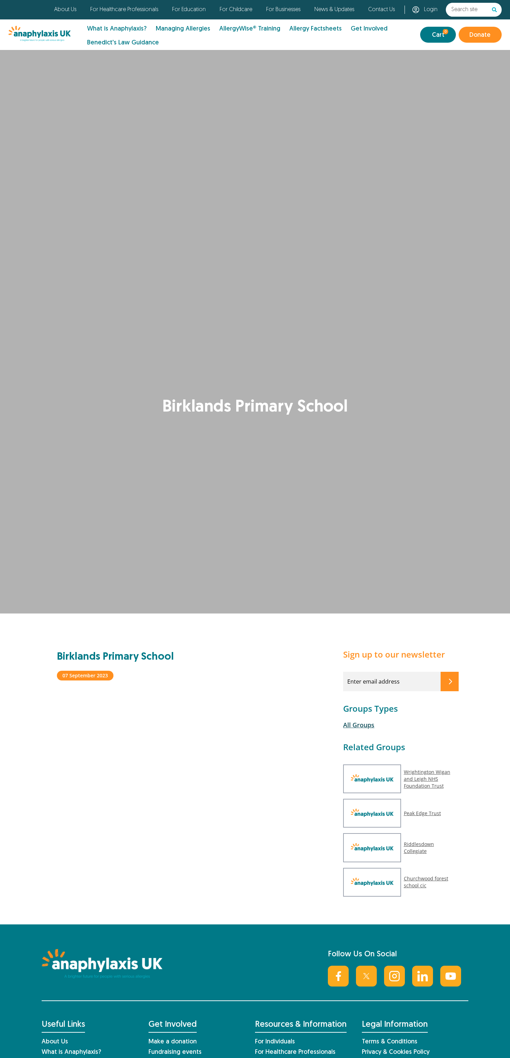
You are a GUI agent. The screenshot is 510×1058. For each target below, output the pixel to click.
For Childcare (236, 9)
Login (430, 9)
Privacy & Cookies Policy (396, 1052)
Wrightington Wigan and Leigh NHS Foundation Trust (427, 779)
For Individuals (275, 1042)
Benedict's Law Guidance (123, 43)
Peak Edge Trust (422, 813)
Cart (439, 34)
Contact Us (381, 9)
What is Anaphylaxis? (117, 29)
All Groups (358, 725)
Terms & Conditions (389, 1042)
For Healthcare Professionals (124, 9)
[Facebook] (338, 976)
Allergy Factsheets (315, 29)
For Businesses (283, 9)
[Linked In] (422, 976)
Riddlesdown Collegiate (419, 847)
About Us (65, 9)
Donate (480, 35)
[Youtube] (450, 976)
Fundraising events (175, 1052)
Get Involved (369, 29)
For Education (189, 9)
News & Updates (334, 9)
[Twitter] (366, 976)
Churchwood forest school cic (426, 882)
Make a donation (172, 1042)
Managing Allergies (183, 29)
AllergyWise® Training (249, 29)
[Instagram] (394, 976)
